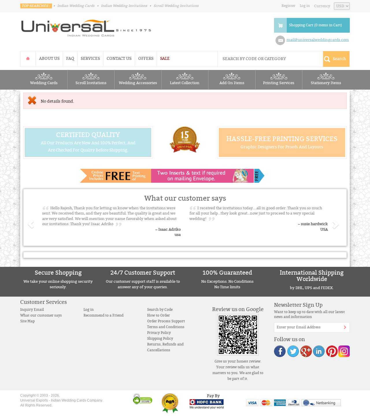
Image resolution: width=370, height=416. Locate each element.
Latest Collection (184, 83)
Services (90, 58)
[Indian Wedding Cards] (86, 26)
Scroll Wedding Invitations (176, 6)
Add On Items (231, 83)
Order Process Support (166, 321)
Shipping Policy (160, 339)
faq (70, 58)
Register (288, 6)
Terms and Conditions (165, 327)
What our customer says (41, 315)
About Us (49, 58)
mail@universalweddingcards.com (317, 40)
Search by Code (160, 310)
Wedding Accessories (138, 83)
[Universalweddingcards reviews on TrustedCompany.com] (170, 402)
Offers (145, 58)
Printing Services (278, 83)
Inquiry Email (32, 310)
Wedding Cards (44, 83)
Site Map (27, 321)
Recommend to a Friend (103, 315)
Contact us (119, 58)
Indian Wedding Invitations (124, 6)
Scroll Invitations (90, 83)
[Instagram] (344, 351)
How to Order (158, 315)
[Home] (28, 58)
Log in (305, 6)
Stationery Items (326, 83)
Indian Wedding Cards (76, 6)
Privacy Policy (159, 333)
